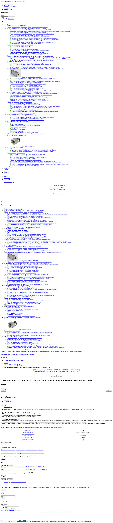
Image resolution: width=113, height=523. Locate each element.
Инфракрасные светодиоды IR (36, 52)
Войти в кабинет (8, 4)
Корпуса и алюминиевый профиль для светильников (54, 164)
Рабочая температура (27, 439)
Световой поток (28, 437)
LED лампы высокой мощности (37, 84)
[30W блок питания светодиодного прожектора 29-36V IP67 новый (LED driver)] (22, 450)
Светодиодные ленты (26, 102)
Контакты (6, 172)
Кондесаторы (22, 127)
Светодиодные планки (27, 114)
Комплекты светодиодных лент (36, 154)
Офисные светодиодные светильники (42, 95)
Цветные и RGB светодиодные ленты (42, 107)
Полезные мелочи (23, 135)
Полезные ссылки (63, 351)
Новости (6, 175)
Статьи (5, 171)
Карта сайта (7, 179)
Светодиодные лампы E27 (33, 85)
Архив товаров (21, 153)
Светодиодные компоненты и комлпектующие (48, 162)
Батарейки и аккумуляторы (33, 155)
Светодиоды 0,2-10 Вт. (27, 45)
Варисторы (21, 131)
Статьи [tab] (5, 405)
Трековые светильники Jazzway (36, 99)
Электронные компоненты (30, 122)
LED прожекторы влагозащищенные (41, 64)
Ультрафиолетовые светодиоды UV (39, 53)
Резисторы (20, 124)
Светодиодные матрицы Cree (35, 35)
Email (2, 504)
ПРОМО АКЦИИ (11, 351)
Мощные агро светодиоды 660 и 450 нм (43, 34)
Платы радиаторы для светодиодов (39, 50)
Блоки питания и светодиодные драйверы (42, 56)
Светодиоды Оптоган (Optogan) (37, 157)
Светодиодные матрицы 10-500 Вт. (36, 28)
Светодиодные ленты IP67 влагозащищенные (48, 106)
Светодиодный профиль (31, 103)
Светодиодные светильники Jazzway (38, 92)
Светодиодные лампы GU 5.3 (35, 88)
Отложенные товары (9, 173)
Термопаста (18, 61)
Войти (12, 509)
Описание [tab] (6, 400)
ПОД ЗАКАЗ (19, 147)
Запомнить (5, 507)
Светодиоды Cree (25, 46)
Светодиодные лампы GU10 (34, 86)
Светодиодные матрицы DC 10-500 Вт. (42, 29)
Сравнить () (7, 8)
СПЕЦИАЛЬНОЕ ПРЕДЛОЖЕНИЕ (38, 27)
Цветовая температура (28, 432)
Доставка (6, 169)
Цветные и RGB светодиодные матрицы (44, 41)
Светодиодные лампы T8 (32, 165)
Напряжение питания (28, 434)
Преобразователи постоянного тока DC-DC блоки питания (58, 59)
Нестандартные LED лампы (34, 82)
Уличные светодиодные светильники (41, 100)
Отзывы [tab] (6, 402)
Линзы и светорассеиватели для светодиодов (47, 39)
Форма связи (78, 351)
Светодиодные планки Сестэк (36, 118)
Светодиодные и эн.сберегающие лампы (41, 79)
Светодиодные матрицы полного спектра (45, 42)
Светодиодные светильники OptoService (44, 78)
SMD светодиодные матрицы (35, 43)
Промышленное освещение (33, 65)
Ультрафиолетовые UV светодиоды (39, 36)
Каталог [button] (6, 24)
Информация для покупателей (35, 351)
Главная (6, 363)
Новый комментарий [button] (6, 442)
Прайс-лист (7, 178)
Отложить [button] (3, 390)
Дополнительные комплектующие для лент (46, 111)
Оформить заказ (8, 9)
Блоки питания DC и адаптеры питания (43, 60)
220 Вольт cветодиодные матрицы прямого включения (55, 31)
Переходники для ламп (28, 146)
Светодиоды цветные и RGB (35, 54)
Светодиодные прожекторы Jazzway (40, 97)
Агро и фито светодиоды (31, 49)
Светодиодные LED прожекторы (35, 63)
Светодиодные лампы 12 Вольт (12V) (42, 91)
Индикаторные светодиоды (33, 125)
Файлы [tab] (5, 404)
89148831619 (4, 18)
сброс (2, 201)
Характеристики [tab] (8, 401)
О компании (7, 168)
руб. (9, 182)
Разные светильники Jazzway (35, 96)
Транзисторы (22, 129)
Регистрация (7, 5)
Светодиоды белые (27, 47)
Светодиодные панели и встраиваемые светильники (50, 68)
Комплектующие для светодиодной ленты (45, 161)
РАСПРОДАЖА (21, 25)
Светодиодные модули (30, 113)
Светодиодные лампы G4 (32, 89)
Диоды (17, 128)
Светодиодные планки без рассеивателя (43, 117)
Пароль (2, 505)
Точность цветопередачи (28, 440)
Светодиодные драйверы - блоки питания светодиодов (55, 57)
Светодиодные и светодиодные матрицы (44, 149)
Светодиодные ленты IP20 (33, 104)
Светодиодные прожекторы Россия (31, 77)
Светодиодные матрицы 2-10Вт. (37, 32)
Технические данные (21, 351)
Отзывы (6, 176)
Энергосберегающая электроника (35, 133)
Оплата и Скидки (8, 167)
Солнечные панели (24, 121)
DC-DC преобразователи (31, 132)
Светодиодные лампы (29, 158)
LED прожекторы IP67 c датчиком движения (47, 67)
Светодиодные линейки (30, 115)
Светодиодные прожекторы (33, 160)
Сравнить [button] (109, 390)
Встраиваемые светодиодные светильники (45, 93)
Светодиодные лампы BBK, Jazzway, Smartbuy (48, 81)
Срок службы (28, 435)
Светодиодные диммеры (31, 110)
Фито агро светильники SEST (36, 120)
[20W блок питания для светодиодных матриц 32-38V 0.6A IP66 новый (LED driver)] (23, 466)
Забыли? (3, 509)
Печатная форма (8, 407)
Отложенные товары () (10, 6)
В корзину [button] (3, 389)
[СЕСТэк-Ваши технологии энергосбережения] (13, 1)
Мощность (28, 430)
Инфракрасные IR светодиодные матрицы (45, 38)
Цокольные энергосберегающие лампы (42, 151)
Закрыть (8, 509)
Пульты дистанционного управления (41, 109)
